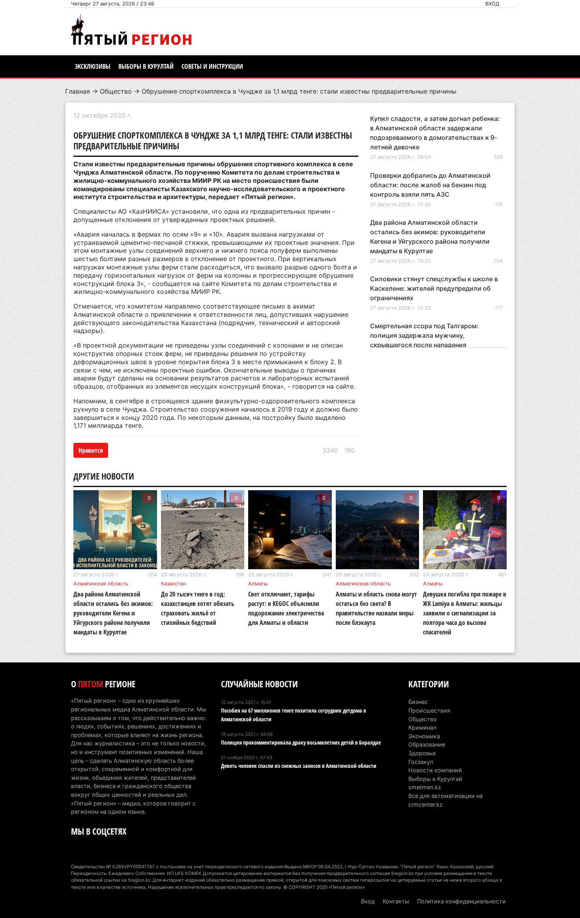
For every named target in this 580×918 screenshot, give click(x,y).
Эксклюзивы (92, 66)
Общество (116, 91)
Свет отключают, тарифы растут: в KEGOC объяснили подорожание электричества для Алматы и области (286, 608)
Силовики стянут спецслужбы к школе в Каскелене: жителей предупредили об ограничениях (434, 288)
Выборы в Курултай (146, 66)
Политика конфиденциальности (461, 901)
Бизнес (418, 701)
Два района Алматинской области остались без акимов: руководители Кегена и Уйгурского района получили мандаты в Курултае (113, 613)
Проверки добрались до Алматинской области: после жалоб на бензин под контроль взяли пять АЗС (430, 184)
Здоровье (422, 753)
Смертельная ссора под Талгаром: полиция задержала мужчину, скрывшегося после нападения (424, 335)
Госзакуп (420, 761)
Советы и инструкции (212, 66)
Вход (492, 4)
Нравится (91, 450)
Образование (426, 744)
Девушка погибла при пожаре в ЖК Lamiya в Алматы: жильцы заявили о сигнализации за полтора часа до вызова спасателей (464, 613)
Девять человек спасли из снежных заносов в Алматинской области (298, 765)
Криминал (422, 727)
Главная (77, 91)
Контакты (396, 901)
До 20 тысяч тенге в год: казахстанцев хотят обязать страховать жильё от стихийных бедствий (197, 608)
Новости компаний (435, 770)
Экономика (424, 736)
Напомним (89, 401)
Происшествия (429, 710)
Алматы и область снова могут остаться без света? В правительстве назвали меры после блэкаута (376, 608)
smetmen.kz (424, 787)
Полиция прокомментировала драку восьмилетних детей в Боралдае (301, 742)
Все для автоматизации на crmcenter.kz (445, 800)
